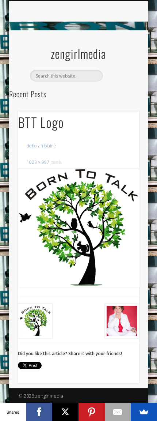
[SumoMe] (144, 412)
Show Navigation (121, 65)
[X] (65, 412)
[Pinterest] (91, 412)
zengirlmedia (78, 53)
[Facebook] (39, 412)
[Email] (118, 412)
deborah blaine (41, 146)
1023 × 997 (38, 162)
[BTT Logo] (78, 227)
